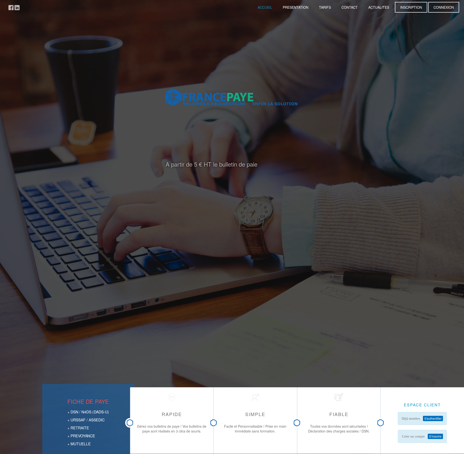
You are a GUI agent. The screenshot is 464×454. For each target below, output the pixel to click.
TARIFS (325, 7)
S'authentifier (433, 418)
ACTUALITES (378, 7)
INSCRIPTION (411, 7)
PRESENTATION (295, 7)
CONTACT (349, 7)
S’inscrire (435, 436)
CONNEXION (444, 7)
